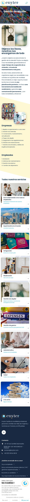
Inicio (5, 16)
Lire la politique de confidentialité (9, 494)
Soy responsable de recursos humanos (14, 476)
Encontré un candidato (9, 473)
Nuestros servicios (13, 16)
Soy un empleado (7, 464)
